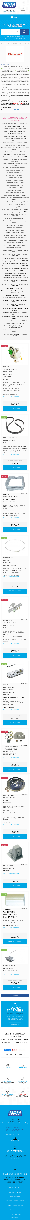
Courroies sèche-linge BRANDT (15, 175)
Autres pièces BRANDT (15, 133)
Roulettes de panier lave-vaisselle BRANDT (15, 297)
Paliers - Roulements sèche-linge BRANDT (15, 240)
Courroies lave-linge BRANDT (15, 172)
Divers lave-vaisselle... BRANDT (15, 180)
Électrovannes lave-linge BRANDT (15, 192)
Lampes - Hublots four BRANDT (15, 232)
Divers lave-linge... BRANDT (15, 177)
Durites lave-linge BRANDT (15, 187)
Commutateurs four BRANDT (15, 170)
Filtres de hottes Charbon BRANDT (15, 204)
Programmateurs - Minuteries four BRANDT (15, 277)
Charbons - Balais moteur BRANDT (15, 152)
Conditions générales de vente (15, 1201)
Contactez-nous (15, 1210)
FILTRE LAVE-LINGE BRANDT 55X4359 (9, 868)
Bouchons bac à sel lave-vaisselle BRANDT (15, 143)
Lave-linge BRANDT (14, 109)
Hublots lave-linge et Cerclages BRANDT (15, 212)
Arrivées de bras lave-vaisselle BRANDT (15, 128)
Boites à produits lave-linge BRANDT (15, 136)
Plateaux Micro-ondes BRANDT (15, 247)
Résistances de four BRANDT (15, 288)
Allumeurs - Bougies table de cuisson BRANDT (15, 123)
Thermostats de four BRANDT (15, 323)
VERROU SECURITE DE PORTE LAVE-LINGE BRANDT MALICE (9, 690)
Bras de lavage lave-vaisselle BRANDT (15, 145)
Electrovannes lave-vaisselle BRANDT (15, 195)
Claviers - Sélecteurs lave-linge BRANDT (15, 167)
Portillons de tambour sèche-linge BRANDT (15, 268)
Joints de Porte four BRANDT (15, 227)
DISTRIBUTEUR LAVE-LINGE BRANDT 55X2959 (10, 968)
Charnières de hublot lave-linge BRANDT (15, 157)
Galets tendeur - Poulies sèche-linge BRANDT (15, 209)
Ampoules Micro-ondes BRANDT (15, 126)
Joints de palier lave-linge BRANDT (15, 225)
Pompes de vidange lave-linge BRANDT (15, 263)
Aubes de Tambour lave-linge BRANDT (15, 131)
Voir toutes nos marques (15, 1054)
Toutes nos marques (15, 1192)
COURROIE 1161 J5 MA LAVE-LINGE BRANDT (10, 440)
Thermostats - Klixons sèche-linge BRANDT (15, 321)
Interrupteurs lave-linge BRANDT (15, 218)
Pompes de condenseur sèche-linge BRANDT (15, 258)
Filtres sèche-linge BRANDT (15, 207)
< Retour (15, 995)
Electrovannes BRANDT (15, 190)
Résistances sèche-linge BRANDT (15, 295)
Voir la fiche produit (11, 397)
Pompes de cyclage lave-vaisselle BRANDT (15, 261)
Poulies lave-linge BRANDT (15, 271)
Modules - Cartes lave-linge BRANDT (15, 235)
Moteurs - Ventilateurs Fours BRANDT (15, 237)
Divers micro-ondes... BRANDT (15, 182)
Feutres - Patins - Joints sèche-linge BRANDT (15, 202)
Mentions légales (15, 1196)
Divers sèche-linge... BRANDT (15, 185)
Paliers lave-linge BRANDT (15, 242)
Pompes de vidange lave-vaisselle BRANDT (15, 266)
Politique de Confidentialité (15, 1206)
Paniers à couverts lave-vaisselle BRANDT (15, 245)
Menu (16, 17)
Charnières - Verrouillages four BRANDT (15, 154)
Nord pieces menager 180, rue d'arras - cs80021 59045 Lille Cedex (14, 1129)
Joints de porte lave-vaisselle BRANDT (15, 230)
